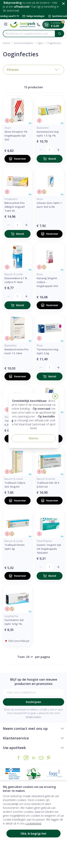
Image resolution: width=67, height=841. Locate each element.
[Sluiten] (55, 396)
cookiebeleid (33, 823)
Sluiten (33, 438)
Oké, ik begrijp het (33, 833)
